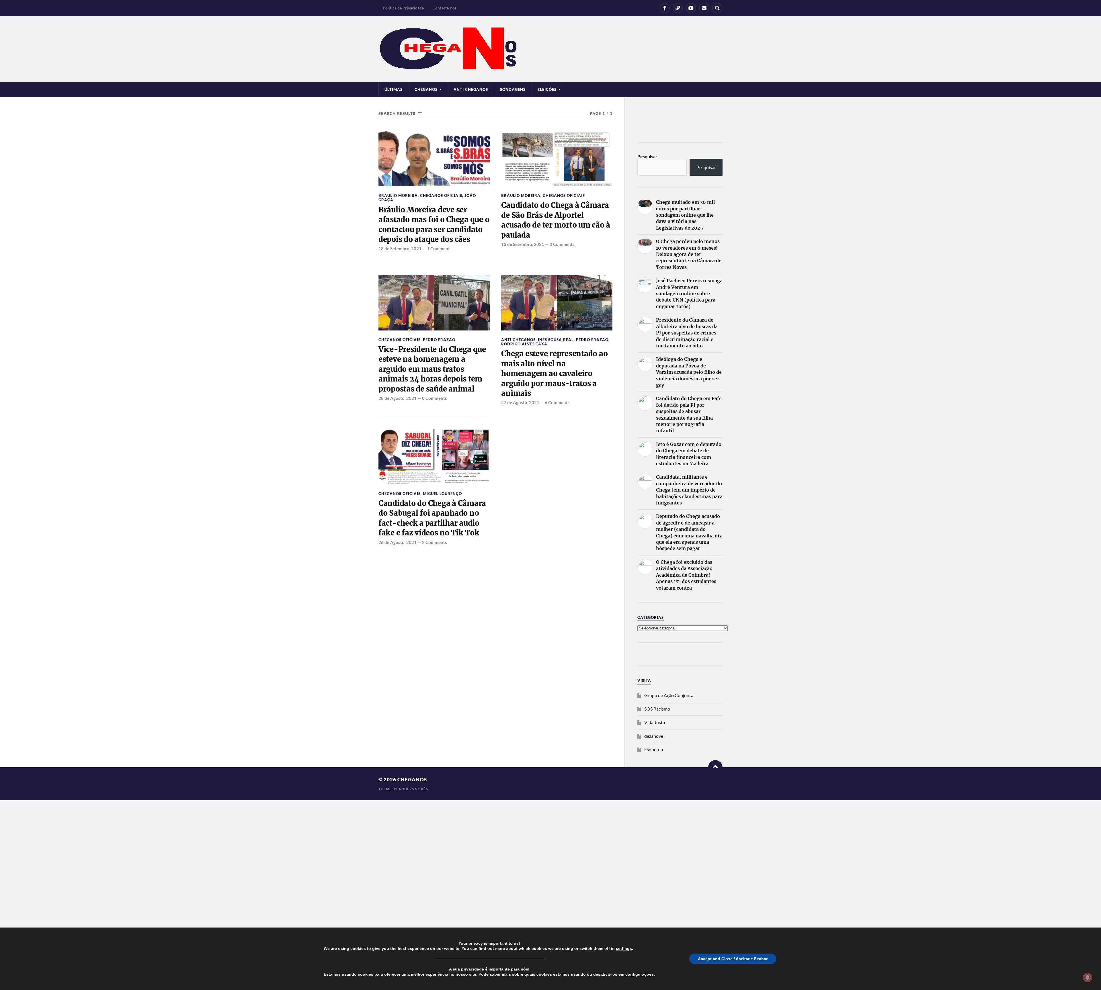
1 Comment (438, 248)
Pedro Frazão (439, 339)
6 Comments (557, 402)
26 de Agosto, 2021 (397, 542)
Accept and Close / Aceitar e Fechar (733, 958)
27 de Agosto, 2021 (520, 402)
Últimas (393, 89)
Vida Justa (654, 722)
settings (624, 948)
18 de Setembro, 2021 (399, 248)
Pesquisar (647, 156)
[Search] (717, 8)
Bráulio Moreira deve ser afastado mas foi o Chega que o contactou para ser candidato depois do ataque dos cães (433, 224)
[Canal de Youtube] (691, 8)
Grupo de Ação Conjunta (668, 695)
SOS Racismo (657, 708)
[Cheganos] (550, 49)
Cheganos (412, 779)
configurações (639, 974)
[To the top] (715, 767)
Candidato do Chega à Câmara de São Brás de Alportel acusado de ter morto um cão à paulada (555, 220)
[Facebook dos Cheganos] (664, 8)
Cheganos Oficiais (441, 195)
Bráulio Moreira (398, 195)
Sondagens (513, 89)
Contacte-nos (444, 7)
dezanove (653, 736)
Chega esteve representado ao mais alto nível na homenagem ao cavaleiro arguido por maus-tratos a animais (554, 373)
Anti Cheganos (471, 89)
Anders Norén (414, 789)
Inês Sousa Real (556, 339)
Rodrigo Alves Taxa (524, 344)
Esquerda (653, 749)
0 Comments (562, 244)
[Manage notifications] (1087, 977)
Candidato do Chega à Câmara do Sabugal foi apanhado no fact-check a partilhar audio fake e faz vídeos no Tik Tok (432, 518)
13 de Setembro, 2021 (522, 244)
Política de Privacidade (403, 7)
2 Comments (434, 542)
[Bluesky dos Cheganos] (678, 8)
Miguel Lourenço (442, 493)
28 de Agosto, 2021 (397, 398)
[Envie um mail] (704, 8)
